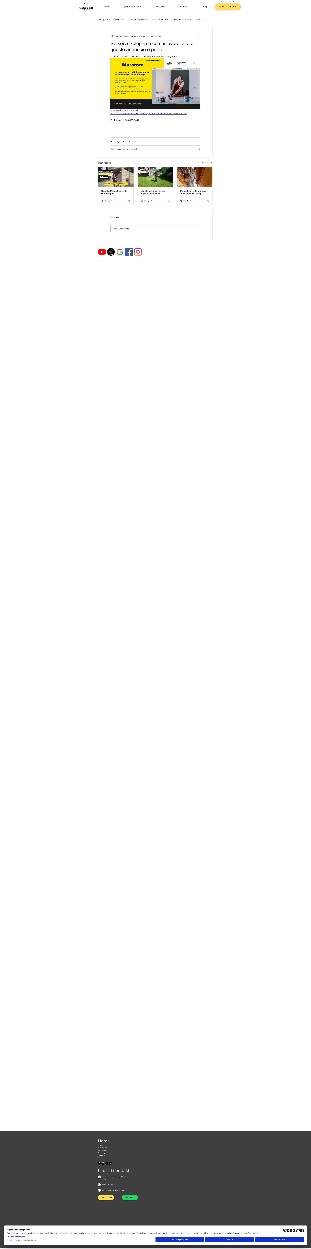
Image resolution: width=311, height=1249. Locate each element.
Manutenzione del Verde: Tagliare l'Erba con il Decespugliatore (153, 192)
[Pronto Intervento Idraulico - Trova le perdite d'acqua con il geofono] (194, 177)
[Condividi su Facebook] (111, 141)
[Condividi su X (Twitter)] (117, 141)
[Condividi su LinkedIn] (123, 141)
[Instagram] (138, 252)
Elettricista (101, 1155)
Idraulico (100, 1145)
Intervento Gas (118, 19)
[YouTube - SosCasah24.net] (102, 252)
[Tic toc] (106, 1163)
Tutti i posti (103, 19)
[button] (209, 20)
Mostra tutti (207, 162)
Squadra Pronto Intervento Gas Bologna (114, 192)
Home (104, 1141)
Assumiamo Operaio (138, 19)
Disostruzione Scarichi (182, 19)
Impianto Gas (102, 1148)
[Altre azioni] (198, 36)
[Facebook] (129, 252)
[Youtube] (110, 1163)
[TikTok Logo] (111, 252)
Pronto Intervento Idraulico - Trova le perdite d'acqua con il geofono (194, 192)
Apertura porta (102, 1158)
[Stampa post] (135, 141)
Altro (198, 19)
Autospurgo (102, 1153)
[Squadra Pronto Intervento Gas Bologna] (116, 177)
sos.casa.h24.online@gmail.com (113, 1190)
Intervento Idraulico (160, 19)
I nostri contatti (113, 1170)
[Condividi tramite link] (129, 141)
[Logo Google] (120, 252)
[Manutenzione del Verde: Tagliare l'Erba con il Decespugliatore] (155, 177)
